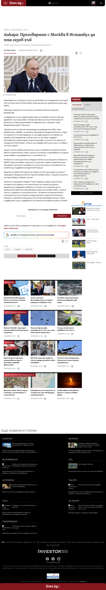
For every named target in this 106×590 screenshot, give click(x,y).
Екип (11, 566)
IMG (3, 542)
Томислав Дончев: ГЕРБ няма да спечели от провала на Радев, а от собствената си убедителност (86, 173)
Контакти (19, 566)
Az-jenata (74, 501)
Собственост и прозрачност (14, 568)
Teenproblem (9, 521)
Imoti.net (68, 542)
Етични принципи (94, 566)
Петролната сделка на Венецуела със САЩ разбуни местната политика (25, 465)
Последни (76, 105)
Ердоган (18, 249)
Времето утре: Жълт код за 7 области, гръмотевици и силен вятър (15, 392)
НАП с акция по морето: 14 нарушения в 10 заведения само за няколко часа (86, 184)
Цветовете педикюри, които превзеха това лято (19, 533)
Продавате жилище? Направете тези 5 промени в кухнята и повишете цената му (85, 492)
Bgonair (73, 439)
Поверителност (40, 566)
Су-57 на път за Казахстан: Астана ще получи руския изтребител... (68, 360)
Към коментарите (46, 256)
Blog (84, 542)
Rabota (74, 542)
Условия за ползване (56, 566)
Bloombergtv (10, 459)
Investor (7, 439)
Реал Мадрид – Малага (93, 262)
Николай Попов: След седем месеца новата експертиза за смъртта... (16, 330)
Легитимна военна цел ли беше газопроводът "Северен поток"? (23, 444)
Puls (5, 501)
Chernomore (95, 542)
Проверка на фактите (37, 568)
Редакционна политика (76, 566)
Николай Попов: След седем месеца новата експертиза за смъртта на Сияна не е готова (86, 117)
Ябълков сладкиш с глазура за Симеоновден (83, 512)
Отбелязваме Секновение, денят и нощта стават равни (68, 392)
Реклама (28, 566)
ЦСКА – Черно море (92, 219)
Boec (47, 545)
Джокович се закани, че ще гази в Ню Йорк (93, 209)
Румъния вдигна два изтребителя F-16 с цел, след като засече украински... (43, 330)
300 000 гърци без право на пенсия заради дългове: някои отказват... (43, 360)
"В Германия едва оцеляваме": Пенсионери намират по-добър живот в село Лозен (88, 445)
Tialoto (73, 480)
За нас (5, 566)
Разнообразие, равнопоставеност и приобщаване (70, 568)
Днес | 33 (55, 3)
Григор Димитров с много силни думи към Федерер (85, 471)
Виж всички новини (86, 193)
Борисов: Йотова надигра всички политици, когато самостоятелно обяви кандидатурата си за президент (84, 159)
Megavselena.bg (55, 545)
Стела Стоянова (10, 53)
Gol (71, 459)
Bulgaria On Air (28, 542)
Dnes (12, 542)
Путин (8, 249)
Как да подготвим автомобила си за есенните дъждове (24, 485)
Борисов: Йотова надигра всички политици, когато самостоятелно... (14, 300)
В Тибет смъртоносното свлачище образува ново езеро (67, 300)
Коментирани (78, 109)
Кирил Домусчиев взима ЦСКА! (92, 252)
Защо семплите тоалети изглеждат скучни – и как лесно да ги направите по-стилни (91, 507)
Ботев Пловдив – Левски (92, 241)
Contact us (83, 581)
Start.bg (89, 542)
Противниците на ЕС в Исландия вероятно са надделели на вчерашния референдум (18, 472)
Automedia (8, 480)
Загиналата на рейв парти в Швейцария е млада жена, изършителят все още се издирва (85, 146)
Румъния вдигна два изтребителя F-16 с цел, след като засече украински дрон (85, 127)
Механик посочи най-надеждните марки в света (18, 492)
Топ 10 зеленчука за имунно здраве (89, 484)
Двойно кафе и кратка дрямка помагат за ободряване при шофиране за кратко (16, 513)
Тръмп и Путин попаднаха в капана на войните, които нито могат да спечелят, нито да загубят (19, 451)
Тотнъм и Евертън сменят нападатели (92, 231)
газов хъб (28, 249)
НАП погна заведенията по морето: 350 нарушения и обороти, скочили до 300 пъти (85, 451)
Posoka (102, 542)
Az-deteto (79, 542)
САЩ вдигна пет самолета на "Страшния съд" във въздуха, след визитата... (43, 392)
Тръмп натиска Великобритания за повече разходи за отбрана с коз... (42, 300)
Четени (87, 105)
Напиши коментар (27, 256)
